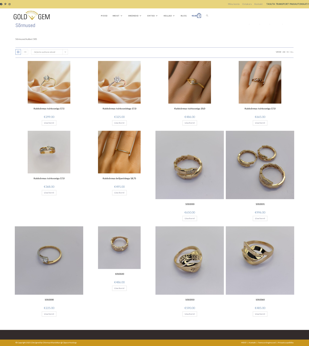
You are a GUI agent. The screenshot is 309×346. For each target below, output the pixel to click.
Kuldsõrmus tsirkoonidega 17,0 (119, 108)
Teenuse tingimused (267, 342)
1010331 (260, 204)
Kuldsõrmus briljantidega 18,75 (119, 178)
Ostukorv (247, 4)
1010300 (49, 299)
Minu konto (234, 4)
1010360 (260, 299)
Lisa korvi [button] (49, 123)
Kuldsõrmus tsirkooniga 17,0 (260, 108)
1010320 (119, 273)
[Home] (247, 24)
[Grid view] (18, 52)
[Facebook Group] (1, 4)
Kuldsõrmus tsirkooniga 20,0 (189, 108)
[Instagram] (9, 4)
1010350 (189, 299)
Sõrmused (289, 24)
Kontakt (258, 4)
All (292, 52)
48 (287, 52)
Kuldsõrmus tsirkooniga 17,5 (49, 108)
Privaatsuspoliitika (286, 342)
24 (284, 52)
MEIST (244, 342)
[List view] (25, 52)
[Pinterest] (5, 4)
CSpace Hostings (69, 342)
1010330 (189, 204)
